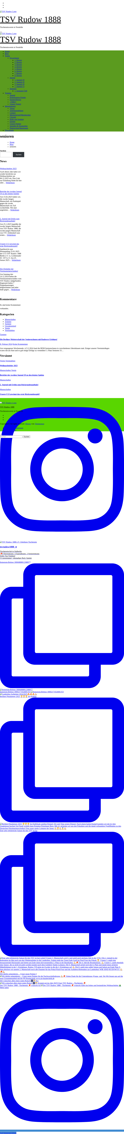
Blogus (28, 424)
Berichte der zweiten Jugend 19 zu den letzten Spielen (11, 192)
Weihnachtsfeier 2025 (8, 169)
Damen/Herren (15, 100)
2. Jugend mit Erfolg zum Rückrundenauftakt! (9, 220)
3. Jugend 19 (19, 84)
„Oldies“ (13, 102)
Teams (7, 56)
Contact (13, 113)
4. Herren (18, 67)
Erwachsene (14, 58)
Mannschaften (10, 319)
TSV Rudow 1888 (30, 19)
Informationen (10, 106)
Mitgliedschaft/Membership (20, 115)
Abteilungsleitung (16, 111)
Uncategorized (10, 326)
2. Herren (18, 62)
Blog (7, 54)
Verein (7, 328)
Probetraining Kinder (18, 97)
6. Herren (18, 71)
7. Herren (18, 73)
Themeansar (39, 424)
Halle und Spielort (17, 119)
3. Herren (18, 65)
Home (7, 51)
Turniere (8, 324)
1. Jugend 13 (19, 86)
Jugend (12, 78)
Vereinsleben (10, 330)
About (12, 108)
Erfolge (12, 122)
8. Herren (18, 76)
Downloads (9, 130)
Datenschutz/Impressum (19, 128)
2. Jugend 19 (19, 82)
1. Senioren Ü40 (21, 91)
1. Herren (18, 60)
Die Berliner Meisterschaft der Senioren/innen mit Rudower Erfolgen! (28, 339)
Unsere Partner (15, 124)
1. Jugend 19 (19, 80)
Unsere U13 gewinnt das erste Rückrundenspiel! (9, 245)
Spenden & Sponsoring (18, 126)
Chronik (13, 117)
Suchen (3, 151)
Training (8, 93)
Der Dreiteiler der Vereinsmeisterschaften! (9, 270)
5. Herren (18, 69)
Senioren (13, 89)
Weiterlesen (10, 183)
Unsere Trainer (15, 104)
